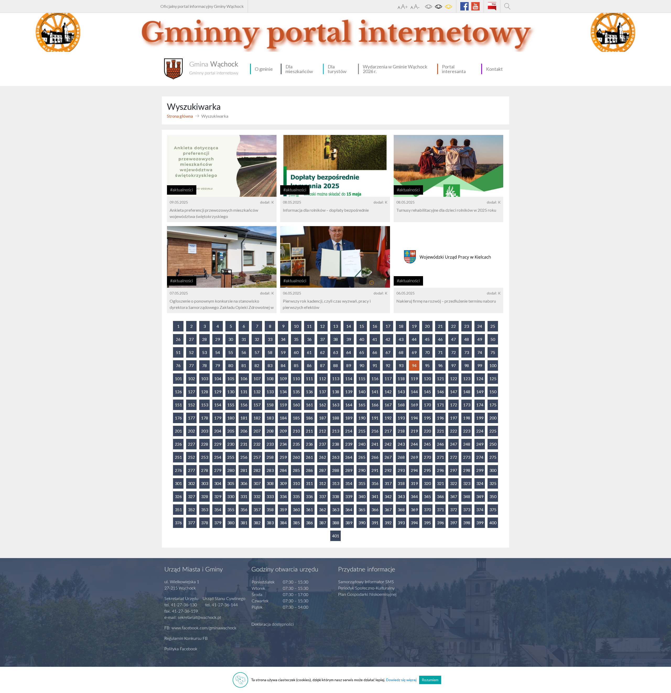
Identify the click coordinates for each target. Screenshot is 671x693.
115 (361, 378)
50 (492, 339)
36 (309, 339)
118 (401, 378)
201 (178, 430)
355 (230, 509)
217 (388, 430)
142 (388, 391)
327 (191, 496)
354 (217, 509)
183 (270, 417)
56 (243, 352)
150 (492, 391)
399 (479, 522)
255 (230, 457)
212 (322, 430)
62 (322, 352)
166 (374, 404)
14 (348, 326)
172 (453, 404)
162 (322, 404)
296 (440, 470)
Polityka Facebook (180, 649)
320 (427, 483)
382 (257, 522)
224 (479, 430)
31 (243, 339)
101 (178, 378)
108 (270, 378)
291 (374, 470)
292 (388, 470)
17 (388, 326)
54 (217, 352)
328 (204, 496)
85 (296, 365)
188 (335, 417)
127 (191, 391)
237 (322, 443)
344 (414, 496)
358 (270, 509)
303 (204, 483)
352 (191, 509)
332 (257, 496)
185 (296, 417)
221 (440, 430)
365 (361, 509)
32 (257, 339)
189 (348, 417)
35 (296, 339)
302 (191, 483)
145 (427, 391)
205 (230, 430)
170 (427, 404)
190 (361, 417)
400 (492, 522)
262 (322, 457)
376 (178, 522)
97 (453, 365)
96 (440, 365)
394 (414, 522)
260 (296, 457)
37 (322, 339)
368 (401, 509)
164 (348, 404)
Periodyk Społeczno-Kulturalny (366, 588)
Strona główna (180, 115)
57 (257, 352)
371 (440, 509)
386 (309, 522)
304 (217, 483)
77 (191, 365)
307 (257, 483)
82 (257, 365)
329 (217, 496)
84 (283, 365)
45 (427, 339)
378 (204, 522)
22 (453, 326)
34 (283, 339)
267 (388, 457)
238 (335, 443)
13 (335, 326)
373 (466, 509)
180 (230, 417)
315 (361, 483)
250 (492, 443)
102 (191, 378)
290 (361, 470)
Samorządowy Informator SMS (366, 582)
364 (348, 509)
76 (178, 365)
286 (309, 470)
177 (191, 417)
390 (361, 522)
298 (466, 470)
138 (335, 391)
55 (230, 352)
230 (230, 443)
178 (204, 417)
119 (414, 378)
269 (414, 457)
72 (453, 352)
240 (361, 443)
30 (230, 339)
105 (230, 378)
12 (322, 326)
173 (466, 404)
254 (217, 457)
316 (374, 483)
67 (388, 352)
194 (414, 417)
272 (453, 457)
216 (374, 430)
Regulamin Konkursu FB (186, 638)
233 (270, 443)
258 (270, 457)
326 (178, 496)
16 (374, 326)
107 (257, 378)
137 (322, 391)
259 (283, 457)
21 (440, 326)
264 (348, 457)
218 (401, 430)
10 (296, 326)
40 (361, 339)
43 (401, 339)
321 (440, 483)
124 (479, 378)
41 (374, 339)
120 (427, 378)
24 (479, 326)
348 (466, 496)
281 (243, 470)
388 (335, 522)
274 (479, 457)
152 (191, 404)
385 (296, 522)
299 (479, 470)
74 (479, 352)
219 (414, 430)
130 (230, 391)
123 (466, 378)
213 (335, 430)
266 (374, 457)
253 (204, 457)
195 (427, 417)
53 (204, 352)
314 (348, 483)
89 (348, 365)
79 (217, 365)
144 (414, 391)
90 (361, 365)
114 (348, 378)
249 (479, 443)
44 (414, 339)
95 (427, 365)
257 (257, 457)
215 (361, 430)
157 (257, 404)
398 (466, 522)
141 (374, 391)
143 (401, 391)
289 (348, 470)
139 (348, 391)
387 (322, 522)
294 (414, 470)
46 (440, 339)
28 (204, 339)
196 (440, 417)
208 (270, 430)
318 (401, 483)
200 (492, 417)
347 (453, 496)
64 (348, 352)
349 (479, 496)
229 (217, 443)
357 (257, 509)
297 (453, 470)
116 (374, 378)
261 (309, 457)
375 (492, 509)
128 (204, 391)
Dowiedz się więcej (401, 680)
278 (204, 470)
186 (309, 417)
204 (217, 430)
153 (204, 404)
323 (466, 483)
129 (217, 391)
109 (283, 378)
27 (191, 339)
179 (217, 417)
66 (374, 352)
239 (348, 443)
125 (492, 378)
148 (466, 391)
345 (427, 496)
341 (374, 496)
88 (335, 365)
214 (348, 430)
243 (401, 443)
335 (296, 496)
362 (322, 509)
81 (243, 365)
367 (388, 509)
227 (191, 443)
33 (270, 339)
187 (322, 417)
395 (427, 522)
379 (217, 522)
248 (466, 443)
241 (374, 443)
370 (427, 509)
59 (283, 352)
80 (230, 365)
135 (296, 391)
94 (414, 365)
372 (453, 509)
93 (401, 365)
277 (191, 470)
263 (335, 457)
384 (283, 522)
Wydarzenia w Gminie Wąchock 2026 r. (395, 69)
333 (270, 496)
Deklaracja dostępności (272, 624)
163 (335, 404)
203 (204, 430)
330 (230, 496)
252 (191, 457)
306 (243, 483)
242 (388, 443)
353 (204, 509)
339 (348, 496)
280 (230, 470)
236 (309, 443)
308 (270, 483)
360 (296, 509)
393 (401, 522)
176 (178, 417)
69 (414, 352)
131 (243, 391)
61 (309, 352)
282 (257, 470)
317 (388, 483)
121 (440, 378)
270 (427, 457)
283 (270, 470)
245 (427, 443)
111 (309, 378)
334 (283, 496)
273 (466, 457)
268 (401, 457)
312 (322, 483)
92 (388, 365)
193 (401, 417)
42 (388, 339)
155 (230, 404)
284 (283, 470)
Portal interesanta (454, 69)
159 (283, 404)
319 (414, 483)
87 (322, 365)
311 (309, 483)
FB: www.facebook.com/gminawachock (200, 628)
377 (191, 522)
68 (401, 352)
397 (453, 522)
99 (479, 365)
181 (243, 417)
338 (335, 496)
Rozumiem (430, 680)
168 (401, 404)
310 (296, 483)
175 (492, 404)
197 (453, 417)
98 (466, 365)
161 (309, 404)
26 (178, 339)
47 (453, 339)
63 (335, 352)
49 (479, 339)
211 (309, 430)
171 (440, 404)
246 (440, 443)
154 (217, 404)
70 (427, 352)
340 (361, 496)
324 (479, 483)
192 (388, 417)
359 (283, 509)
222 (453, 430)
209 (283, 430)
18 (401, 326)
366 (374, 509)
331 (243, 496)
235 (296, 443)
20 (427, 326)
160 (296, 404)
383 (270, 522)
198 (466, 417)
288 (335, 470)
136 (309, 391)
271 (440, 457)
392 (388, 522)
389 (348, 522)
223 (466, 430)
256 (243, 457)
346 (440, 496)
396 (440, 522)
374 (479, 509)
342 (388, 496)
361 (309, 509)
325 (492, 483)
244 (414, 443)
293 (401, 470)
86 (309, 365)
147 (453, 391)
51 (178, 352)
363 (335, 509)
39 (348, 339)
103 (204, 378)
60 (296, 352)
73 (466, 352)
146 (440, 391)
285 (296, 470)
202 (191, 430)
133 (270, 391)
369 (414, 509)
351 (178, 509)
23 (466, 326)
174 (479, 404)
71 (440, 352)
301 (178, 483)
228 (204, 443)
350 (492, 496)
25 (492, 326)
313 (335, 483)
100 (492, 365)
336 (309, 496)
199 (479, 417)
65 (361, 352)
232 (257, 443)
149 (479, 391)
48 (466, 339)
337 (322, 496)
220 (427, 430)
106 (243, 378)
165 (361, 404)
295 (427, 470)
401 (335, 535)
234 (283, 443)
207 (257, 430)
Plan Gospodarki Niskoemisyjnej (367, 594)
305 (230, 483)
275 (492, 457)
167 (388, 404)
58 (270, 352)
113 (335, 378)
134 (283, 391)
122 (453, 378)
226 (178, 443)
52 (191, 352)
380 (230, 522)
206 (243, 430)
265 (361, 457)
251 (178, 457)
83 (270, 365)
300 (492, 470)
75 (492, 352)
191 (374, 417)
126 (178, 391)
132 (257, 391)
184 (283, 417)
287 (322, 470)
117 (388, 378)
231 (243, 443)
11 (309, 326)
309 (283, 483)
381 (243, 522)
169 (414, 404)
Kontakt (494, 69)
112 (322, 378)
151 (178, 404)
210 (296, 430)
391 (374, 522)
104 (217, 378)
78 (204, 365)
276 (178, 470)
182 (257, 417)
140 (361, 391)
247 (453, 443)
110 (296, 378)
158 (270, 404)
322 (453, 483)
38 (335, 339)
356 (243, 509)
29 (217, 339)
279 (217, 470)
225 (492, 430)
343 (401, 496)
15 (361, 326)
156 (243, 404)
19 (414, 326)
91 (374, 365)
